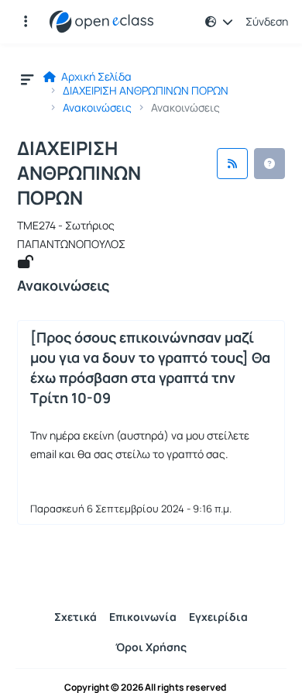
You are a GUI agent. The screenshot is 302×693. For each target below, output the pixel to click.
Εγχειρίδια (218, 616)
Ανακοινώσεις (97, 108)
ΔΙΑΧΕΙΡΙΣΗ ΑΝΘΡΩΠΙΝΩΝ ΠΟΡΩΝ (145, 90)
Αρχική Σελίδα (95, 77)
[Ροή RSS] (232, 163)
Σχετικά (75, 616)
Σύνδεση (266, 22)
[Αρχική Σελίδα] (101, 21)
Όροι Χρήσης (151, 647)
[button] (25, 21)
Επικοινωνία (143, 616)
